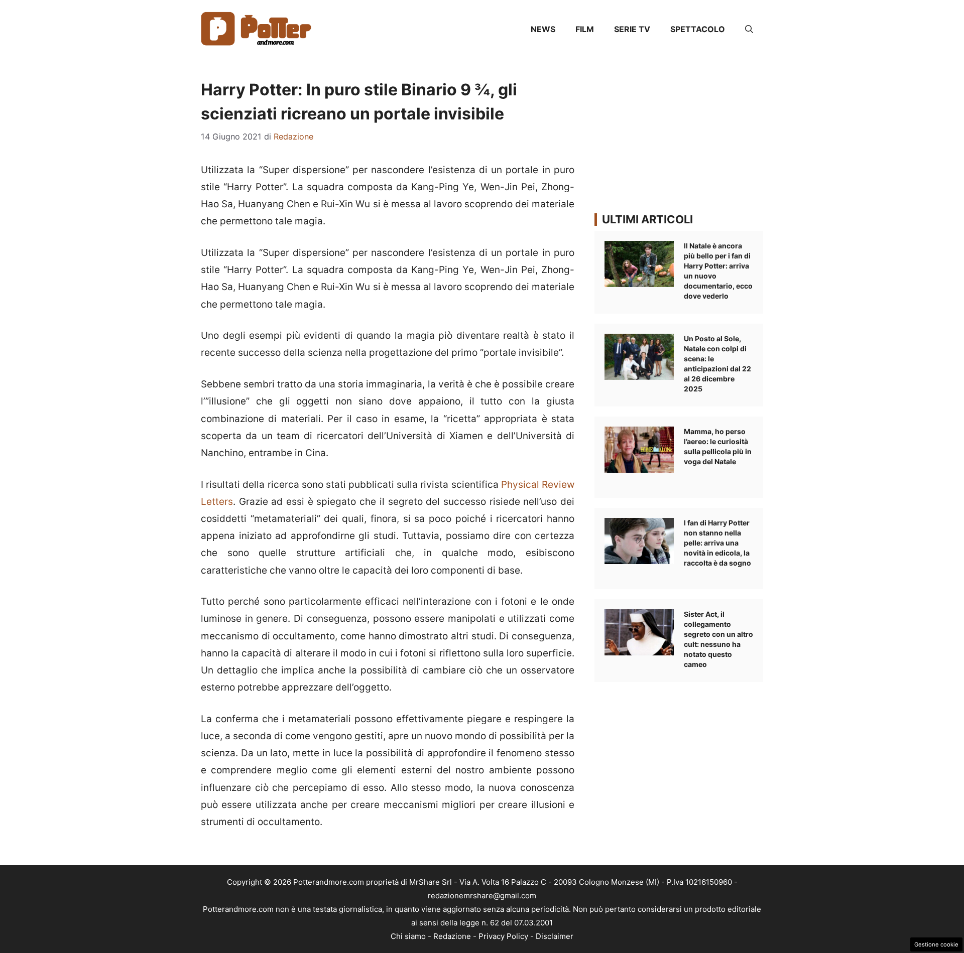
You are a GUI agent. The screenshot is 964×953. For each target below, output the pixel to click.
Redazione (452, 936)
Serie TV (632, 29)
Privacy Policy (503, 936)
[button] (749, 29)
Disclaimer (554, 936)
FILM (584, 29)
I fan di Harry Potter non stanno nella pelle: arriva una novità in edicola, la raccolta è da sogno (717, 542)
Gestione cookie (936, 944)
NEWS (543, 29)
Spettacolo (697, 29)
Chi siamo (408, 936)
